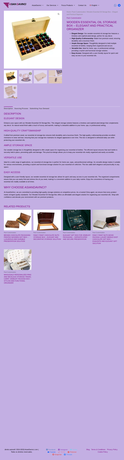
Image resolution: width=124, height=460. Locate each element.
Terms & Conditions (98, 449)
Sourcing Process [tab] (21, 108)
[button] (58, 14)
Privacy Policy (112, 449)
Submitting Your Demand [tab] (39, 108)
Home (69, 12)
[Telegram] (119, 5)
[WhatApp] (115, 5)
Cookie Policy (103, 452)
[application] (42, 5)
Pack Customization (79, 12)
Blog (88, 449)
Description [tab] (8, 108)
